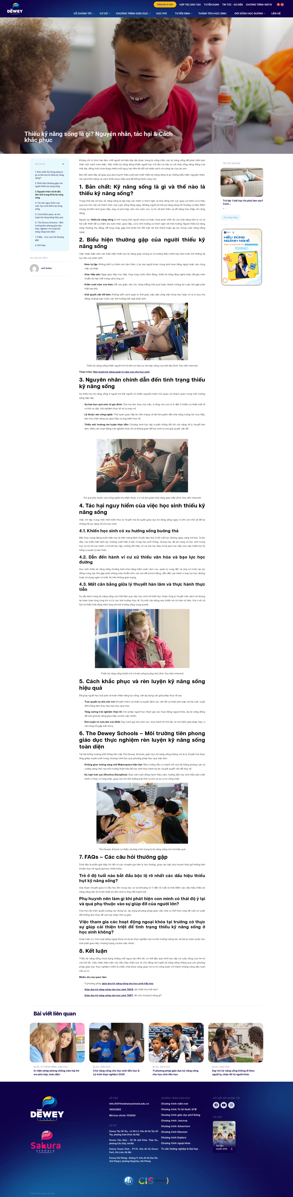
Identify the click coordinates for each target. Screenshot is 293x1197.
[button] (63, 164)
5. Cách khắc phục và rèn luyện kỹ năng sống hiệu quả (49, 216)
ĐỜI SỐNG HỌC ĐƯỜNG (249, 13)
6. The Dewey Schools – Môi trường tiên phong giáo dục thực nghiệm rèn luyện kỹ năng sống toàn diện (49, 227)
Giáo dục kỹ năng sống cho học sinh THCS (109, 989)
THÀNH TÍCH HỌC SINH (212, 13)
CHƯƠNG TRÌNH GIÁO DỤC (132, 13)
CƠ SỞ (104, 13)
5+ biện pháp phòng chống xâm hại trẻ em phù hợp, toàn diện (56, 1072)
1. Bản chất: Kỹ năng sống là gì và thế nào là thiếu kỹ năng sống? (49, 175)
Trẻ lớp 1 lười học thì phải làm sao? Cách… (243, 202)
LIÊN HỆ (276, 13)
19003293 (115, 1109)
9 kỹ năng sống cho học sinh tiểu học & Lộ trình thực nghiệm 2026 (116, 1072)
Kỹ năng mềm (48, 1066)
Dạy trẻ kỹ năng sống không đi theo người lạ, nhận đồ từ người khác (233, 1072)
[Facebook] (216, 1105)
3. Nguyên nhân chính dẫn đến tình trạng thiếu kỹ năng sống (49, 194)
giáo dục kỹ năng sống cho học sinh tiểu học (128, 983)
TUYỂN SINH (182, 13)
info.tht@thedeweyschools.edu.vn (129, 1103)
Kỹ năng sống (230, 217)
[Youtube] (224, 1105)
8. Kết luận (40, 245)
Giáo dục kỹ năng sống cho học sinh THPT (109, 995)
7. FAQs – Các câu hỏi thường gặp (49, 239)
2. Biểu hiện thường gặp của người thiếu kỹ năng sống (49, 185)
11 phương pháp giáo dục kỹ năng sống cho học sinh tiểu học (175, 1072)
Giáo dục (63, 1066)
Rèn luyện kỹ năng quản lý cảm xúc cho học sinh (121, 372)
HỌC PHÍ (161, 13)
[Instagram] (231, 1105)
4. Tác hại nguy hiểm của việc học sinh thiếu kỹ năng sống (48, 206)
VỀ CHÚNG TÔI (82, 13)
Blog (37, 1066)
